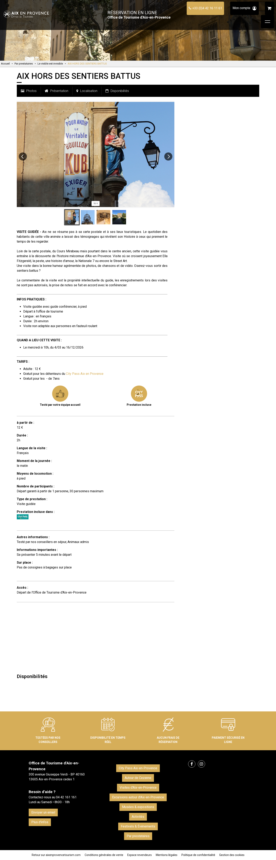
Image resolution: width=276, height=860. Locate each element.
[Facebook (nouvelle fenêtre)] (191, 764)
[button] (269, 8)
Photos (31, 91)
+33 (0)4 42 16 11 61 (207, 8)
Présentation (59, 91)
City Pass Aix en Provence (84, 374)
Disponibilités (120, 91)
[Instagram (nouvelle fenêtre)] (201, 764)
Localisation (88, 91)
